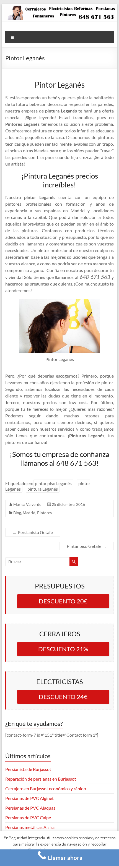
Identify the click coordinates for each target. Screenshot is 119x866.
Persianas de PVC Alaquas (30, 807)
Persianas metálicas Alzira (30, 827)
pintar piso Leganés (53, 483)
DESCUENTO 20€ (63, 601)
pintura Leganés (42, 488)
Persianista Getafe (32, 532)
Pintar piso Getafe (87, 546)
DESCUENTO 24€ (63, 696)
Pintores (44, 512)
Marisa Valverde (27, 504)
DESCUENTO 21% (63, 649)
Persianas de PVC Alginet (29, 798)
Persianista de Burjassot (28, 769)
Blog (17, 512)
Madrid (29, 512)
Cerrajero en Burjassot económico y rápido (45, 788)
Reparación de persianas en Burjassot (40, 778)
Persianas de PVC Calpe (28, 817)
